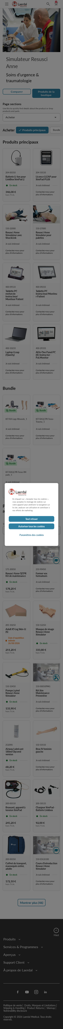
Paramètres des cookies (31, 535)
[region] (31, 514)
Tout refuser (31, 519)
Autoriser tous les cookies (31, 526)
